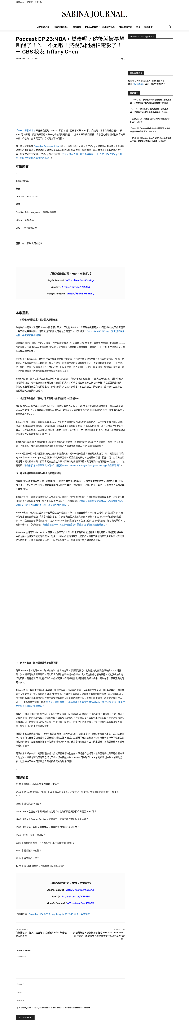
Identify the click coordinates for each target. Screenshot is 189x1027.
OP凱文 (135, 118)
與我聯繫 (148, 26)
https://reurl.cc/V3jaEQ (80, 293)
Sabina (21, 58)
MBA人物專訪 (91, 26)
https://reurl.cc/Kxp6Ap (80, 280)
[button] (169, 27)
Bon (133, 128)
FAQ (138, 26)
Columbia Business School (47, 146)
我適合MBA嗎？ (61, 26)
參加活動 (29, 2)
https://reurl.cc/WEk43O (76, 287)
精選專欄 (77, 26)
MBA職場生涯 (125, 26)
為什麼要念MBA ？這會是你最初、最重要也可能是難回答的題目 (74, 524)
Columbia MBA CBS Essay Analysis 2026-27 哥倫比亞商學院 (59, 914)
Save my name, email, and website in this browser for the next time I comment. (54, 1008)
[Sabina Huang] (94, 14)
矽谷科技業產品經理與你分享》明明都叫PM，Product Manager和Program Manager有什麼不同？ (73, 465)
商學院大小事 (108, 26)
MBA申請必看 (42, 26)
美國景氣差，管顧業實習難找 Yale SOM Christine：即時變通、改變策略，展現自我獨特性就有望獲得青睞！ (99, 935)
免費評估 (38, 2)
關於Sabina (20, 2)
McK (134, 138)
